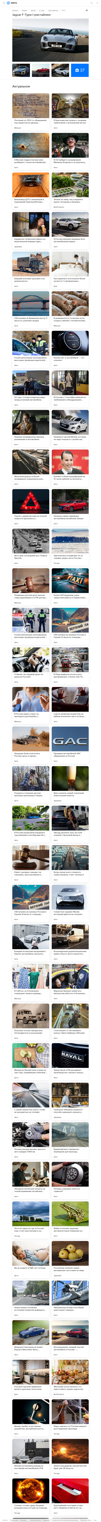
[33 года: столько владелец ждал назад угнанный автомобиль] (30, 388)
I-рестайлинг (53, 10)
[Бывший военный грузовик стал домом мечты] (30, 270)
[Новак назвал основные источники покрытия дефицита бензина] (30, 1299)
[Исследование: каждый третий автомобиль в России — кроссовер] (70, 1338)
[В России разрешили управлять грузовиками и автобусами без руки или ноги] (30, 824)
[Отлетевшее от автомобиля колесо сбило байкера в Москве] (70, 1022)
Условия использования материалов (65, 1520)
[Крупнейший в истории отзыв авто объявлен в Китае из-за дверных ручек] (70, 1497)
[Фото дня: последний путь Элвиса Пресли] (30, 547)
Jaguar (33, 10)
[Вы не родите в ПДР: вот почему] (30, 1259)
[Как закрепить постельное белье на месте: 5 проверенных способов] (70, 270)
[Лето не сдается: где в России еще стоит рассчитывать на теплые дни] (30, 1220)
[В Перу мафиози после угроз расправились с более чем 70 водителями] (70, 666)
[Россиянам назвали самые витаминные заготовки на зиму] (70, 1259)
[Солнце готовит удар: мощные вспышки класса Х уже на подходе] (30, 1497)
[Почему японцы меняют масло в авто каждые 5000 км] (30, 1140)
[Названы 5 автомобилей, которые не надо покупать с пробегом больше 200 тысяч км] (70, 428)
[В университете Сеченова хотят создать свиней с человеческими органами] (70, 309)
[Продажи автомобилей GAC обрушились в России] (70, 745)
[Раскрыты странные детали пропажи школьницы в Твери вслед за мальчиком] (30, 784)
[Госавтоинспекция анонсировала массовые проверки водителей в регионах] (30, 626)
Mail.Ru (5, 1520)
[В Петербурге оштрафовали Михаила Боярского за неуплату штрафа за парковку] (70, 151)
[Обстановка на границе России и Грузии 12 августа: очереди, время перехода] (70, 626)
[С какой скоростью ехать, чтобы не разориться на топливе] (30, 1101)
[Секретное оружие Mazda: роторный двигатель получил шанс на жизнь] (70, 903)
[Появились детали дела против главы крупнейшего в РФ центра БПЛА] (30, 586)
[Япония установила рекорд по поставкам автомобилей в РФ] (30, 1457)
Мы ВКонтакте (36, 1520)
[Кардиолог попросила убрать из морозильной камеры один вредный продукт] (30, 230)
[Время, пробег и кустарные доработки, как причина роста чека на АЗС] (30, 1417)
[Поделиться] (87, 10)
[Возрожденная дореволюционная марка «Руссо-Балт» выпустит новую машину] (70, 943)
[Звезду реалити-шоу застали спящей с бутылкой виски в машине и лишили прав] (70, 824)
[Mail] (8, 3)
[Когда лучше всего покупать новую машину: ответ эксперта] (70, 863)
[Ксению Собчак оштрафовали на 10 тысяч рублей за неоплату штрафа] (70, 468)
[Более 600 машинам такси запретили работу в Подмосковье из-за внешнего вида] (70, 586)
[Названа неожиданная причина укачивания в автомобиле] (30, 428)
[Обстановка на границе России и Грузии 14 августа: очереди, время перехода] (30, 903)
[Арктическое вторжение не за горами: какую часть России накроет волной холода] (70, 547)
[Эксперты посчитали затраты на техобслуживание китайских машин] (30, 1180)
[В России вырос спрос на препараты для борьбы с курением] (30, 705)
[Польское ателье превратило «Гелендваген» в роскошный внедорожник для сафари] (30, 1022)
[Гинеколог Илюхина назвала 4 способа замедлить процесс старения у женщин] (70, 1101)
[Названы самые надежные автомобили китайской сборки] (70, 507)
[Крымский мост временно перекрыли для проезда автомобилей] (70, 1140)
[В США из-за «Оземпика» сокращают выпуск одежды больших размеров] (30, 982)
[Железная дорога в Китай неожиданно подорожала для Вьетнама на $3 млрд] (30, 468)
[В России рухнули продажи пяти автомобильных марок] (70, 230)
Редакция (46, 1520)
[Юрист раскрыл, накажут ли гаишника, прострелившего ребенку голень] (30, 863)
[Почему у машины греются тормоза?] (70, 1180)
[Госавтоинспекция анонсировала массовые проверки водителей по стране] (30, 349)
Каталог (15, 10)
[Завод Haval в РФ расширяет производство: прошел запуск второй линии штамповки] (70, 1061)
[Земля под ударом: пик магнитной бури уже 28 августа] (70, 1457)
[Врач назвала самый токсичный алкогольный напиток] (70, 784)
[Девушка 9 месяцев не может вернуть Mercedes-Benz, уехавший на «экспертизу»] (30, 1338)
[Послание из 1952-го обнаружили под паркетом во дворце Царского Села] (30, 111)
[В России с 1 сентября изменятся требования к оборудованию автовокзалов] (70, 388)
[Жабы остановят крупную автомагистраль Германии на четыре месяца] (70, 1220)
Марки (24, 10)
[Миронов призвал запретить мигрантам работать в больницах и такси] (70, 982)
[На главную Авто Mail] (13, 3)
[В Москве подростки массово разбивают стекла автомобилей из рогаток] (30, 151)
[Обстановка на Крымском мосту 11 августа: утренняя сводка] (30, 309)
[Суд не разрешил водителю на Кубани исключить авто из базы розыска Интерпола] (70, 705)
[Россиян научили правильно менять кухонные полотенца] (30, 1378)
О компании (14, 1520)
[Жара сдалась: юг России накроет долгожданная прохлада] (70, 1417)
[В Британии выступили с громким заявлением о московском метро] (70, 111)
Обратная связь (86, 1520)
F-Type (41, 10)
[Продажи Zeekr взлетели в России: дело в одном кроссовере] (30, 745)
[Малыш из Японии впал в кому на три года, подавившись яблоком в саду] (30, 1061)
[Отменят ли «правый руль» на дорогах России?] (30, 666)
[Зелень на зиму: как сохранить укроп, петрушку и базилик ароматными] (70, 191)
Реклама (23, 1520)
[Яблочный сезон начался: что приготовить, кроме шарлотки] (70, 1378)
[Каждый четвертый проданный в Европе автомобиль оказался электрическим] (30, 943)
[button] (50, 40)
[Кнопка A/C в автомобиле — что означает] (70, 349)
